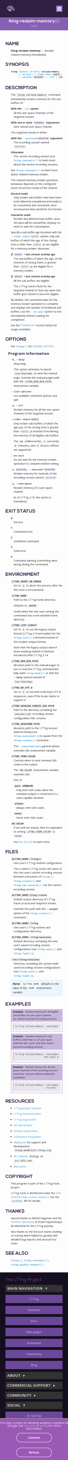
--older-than (43, 74)
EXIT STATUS (20, 511)
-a (12, 405)
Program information (28, 353)
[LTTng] (10, 8)
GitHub (35, 1416)
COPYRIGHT (19, 1177)
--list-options (21, 391)
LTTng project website (27, 1108)
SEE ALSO (16, 1253)
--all (51, 77)
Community (34, 1354)
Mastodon (20, 1166)
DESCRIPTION (21, 88)
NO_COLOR (25, 842)
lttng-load (23, 953)
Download (34, 1343)
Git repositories (23, 1125)
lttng (22, 346)
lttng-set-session (28, 885)
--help (20, 359)
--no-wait (25, 74)
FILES (11, 852)
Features (34, 1310)
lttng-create (24, 740)
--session (25, 77)
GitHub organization (26, 1131)
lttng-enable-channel (27, 1265)
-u (12, 483)
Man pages (34, 1332)
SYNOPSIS (17, 64)
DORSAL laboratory (22, 1222)
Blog (34, 1365)
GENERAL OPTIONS (29, 72)
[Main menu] (59, 8)
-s (12, 469)
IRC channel (20, 1156)
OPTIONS (15, 339)
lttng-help (35, 673)
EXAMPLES (28, 325)
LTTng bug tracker (25, 1119)
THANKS (15, 1211)
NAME (12, 44)
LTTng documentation (27, 1113)
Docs (34, 1321)
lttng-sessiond (26, 736)
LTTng (34, 1299)
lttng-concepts (26, 160)
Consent (34, 1438)
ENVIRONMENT (22, 574)
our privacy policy (36, 1426)
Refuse (34, 1452)
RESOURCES (19, 1101)
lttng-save (46, 949)
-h (12, 359)
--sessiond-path (30, 746)
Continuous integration (27, 1136)
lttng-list (23, 637)
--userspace (24, 483)
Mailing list (20, 1142)
